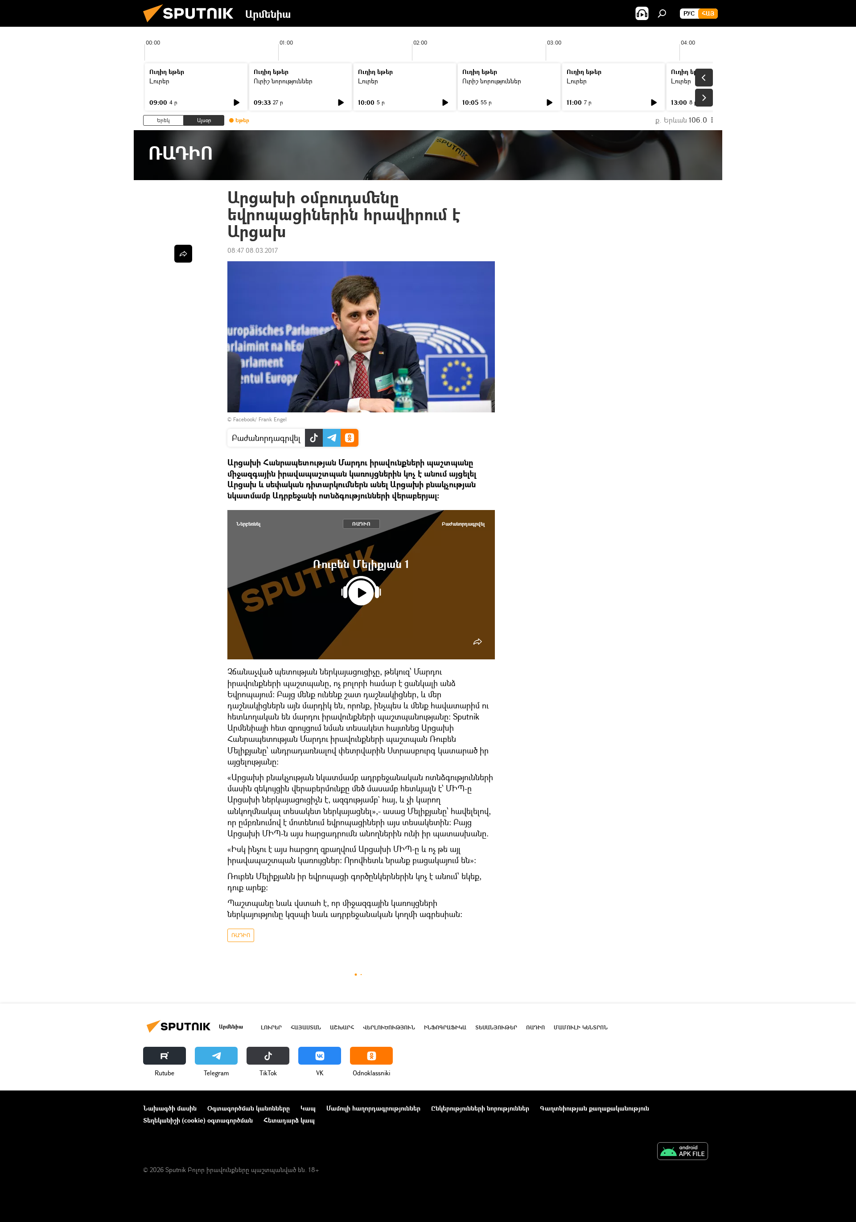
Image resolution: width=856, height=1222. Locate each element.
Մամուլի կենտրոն (581, 1027)
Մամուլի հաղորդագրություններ (373, 1108)
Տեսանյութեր (496, 1027)
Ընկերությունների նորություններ (480, 1108)
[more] (477, 641)
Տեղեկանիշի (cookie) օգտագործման (198, 1120)
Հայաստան (306, 1027)
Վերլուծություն (389, 1027)
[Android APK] (682, 1152)
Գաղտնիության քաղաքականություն (594, 1108)
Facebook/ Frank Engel (260, 419)
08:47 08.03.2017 (252, 250)
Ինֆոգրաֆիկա (445, 1027)
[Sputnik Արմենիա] (191, 24)
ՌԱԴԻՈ (361, 523)
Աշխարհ (342, 1027)
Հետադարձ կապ (289, 1120)
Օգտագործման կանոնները (248, 1108)
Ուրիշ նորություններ (283, 81)
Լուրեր (159, 81)
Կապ (308, 1108)
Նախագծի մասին (170, 1108)
